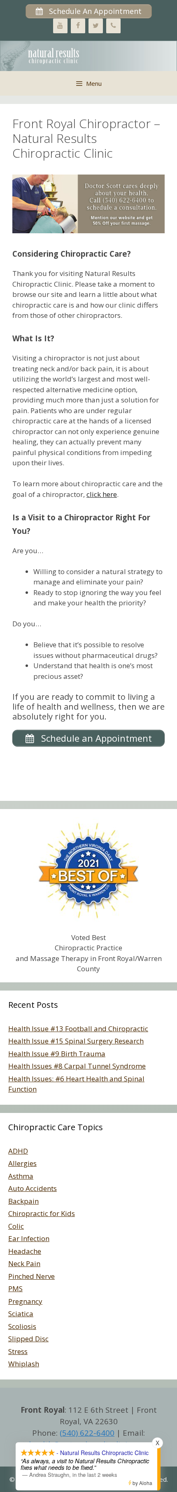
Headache (24, 1251)
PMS (15, 1288)
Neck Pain (24, 1263)
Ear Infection (28, 1238)
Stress (18, 1351)
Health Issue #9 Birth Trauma (56, 1053)
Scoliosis (22, 1326)
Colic (16, 1226)
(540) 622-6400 (87, 1433)
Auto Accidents (32, 1188)
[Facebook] (78, 25)
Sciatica (20, 1313)
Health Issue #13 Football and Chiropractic (78, 1028)
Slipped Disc (28, 1338)
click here (101, 494)
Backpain (23, 1201)
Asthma (20, 1176)
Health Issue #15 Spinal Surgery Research (76, 1041)
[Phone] (113, 25)
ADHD (18, 1151)
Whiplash (23, 1363)
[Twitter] (95, 25)
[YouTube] (60, 25)
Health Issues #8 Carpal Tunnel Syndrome (77, 1066)
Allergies (22, 1163)
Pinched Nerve (31, 1276)
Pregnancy (25, 1301)
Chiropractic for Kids (41, 1213)
